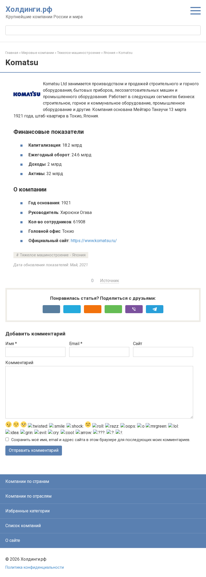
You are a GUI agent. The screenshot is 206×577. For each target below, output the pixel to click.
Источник (109, 280)
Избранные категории (27, 510)
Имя (11, 343)
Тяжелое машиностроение (78, 53)
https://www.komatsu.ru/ (94, 240)
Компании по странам (27, 481)
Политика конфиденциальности (34, 567)
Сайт (137, 343)
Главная (11, 53)
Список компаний (23, 525)
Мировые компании (37, 53)
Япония (109, 53)
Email (75, 343)
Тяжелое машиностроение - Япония (53, 255)
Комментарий (19, 362)
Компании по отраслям (28, 496)
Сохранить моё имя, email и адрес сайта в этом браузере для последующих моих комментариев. (100, 440)
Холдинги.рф (29, 9)
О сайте (12, 540)
